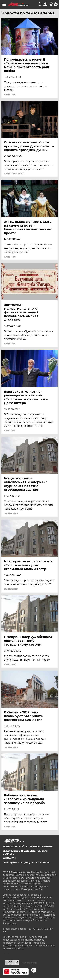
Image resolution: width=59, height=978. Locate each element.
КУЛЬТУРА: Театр (14, 174)
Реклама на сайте (15, 846)
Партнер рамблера (29, 963)
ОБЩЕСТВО (11, 513)
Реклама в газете (41, 846)
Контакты (9, 858)
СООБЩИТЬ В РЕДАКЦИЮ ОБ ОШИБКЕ (26, 862)
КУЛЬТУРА (10, 94)
